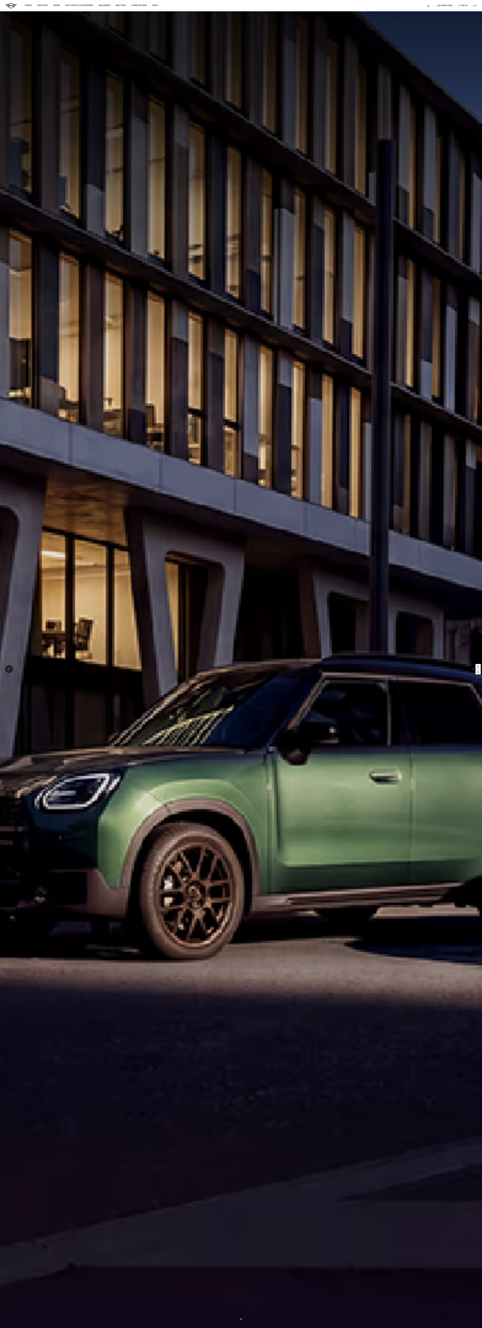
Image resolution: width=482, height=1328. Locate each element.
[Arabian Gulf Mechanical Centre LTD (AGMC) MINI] (11, 5)
